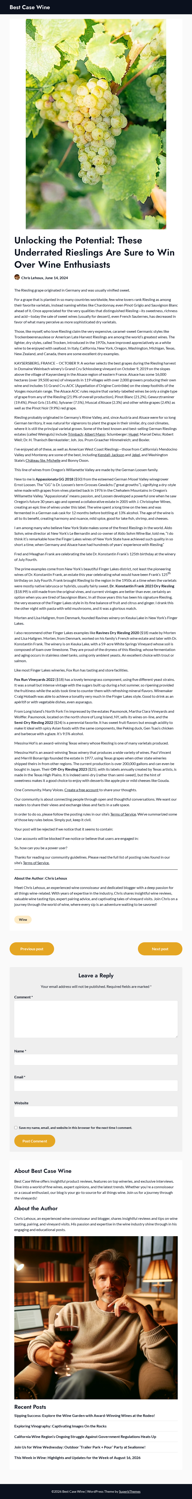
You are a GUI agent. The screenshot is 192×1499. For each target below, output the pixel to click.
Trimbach (75, 434)
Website (21, 1103)
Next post (160, 948)
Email (19, 1077)
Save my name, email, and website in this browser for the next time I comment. (75, 1128)
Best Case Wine (30, 7)
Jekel (136, 454)
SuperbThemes (129, 1491)
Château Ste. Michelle (43, 460)
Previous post (31, 948)
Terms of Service (123, 814)
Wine (23, 919)
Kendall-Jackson (111, 454)
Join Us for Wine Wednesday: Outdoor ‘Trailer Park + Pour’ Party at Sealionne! (80, 1447)
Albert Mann (95, 434)
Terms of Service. (36, 862)
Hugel (133, 434)
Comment (23, 997)
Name (20, 1051)
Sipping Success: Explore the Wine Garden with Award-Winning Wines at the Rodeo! (84, 1415)
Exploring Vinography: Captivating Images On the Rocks (60, 1426)
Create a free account (81, 789)
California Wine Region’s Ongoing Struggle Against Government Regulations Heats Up (85, 1436)
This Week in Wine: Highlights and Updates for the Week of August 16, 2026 (77, 1457)
